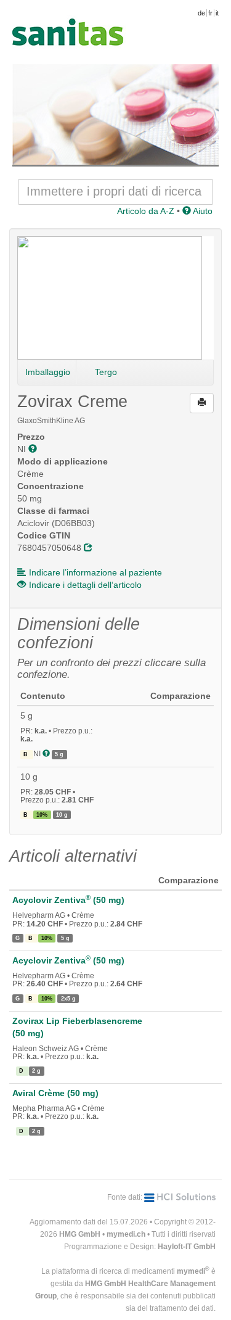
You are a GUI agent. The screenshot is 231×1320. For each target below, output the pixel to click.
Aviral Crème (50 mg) (55, 1093)
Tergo (106, 372)
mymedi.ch (126, 1234)
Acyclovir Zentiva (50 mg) (68, 900)
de (201, 13)
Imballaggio (47, 372)
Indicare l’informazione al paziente (95, 572)
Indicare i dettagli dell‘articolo (85, 585)
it (217, 13)
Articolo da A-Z (145, 211)
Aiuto (202, 211)
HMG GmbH (79, 1234)
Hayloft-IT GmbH (187, 1246)
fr (210, 13)
